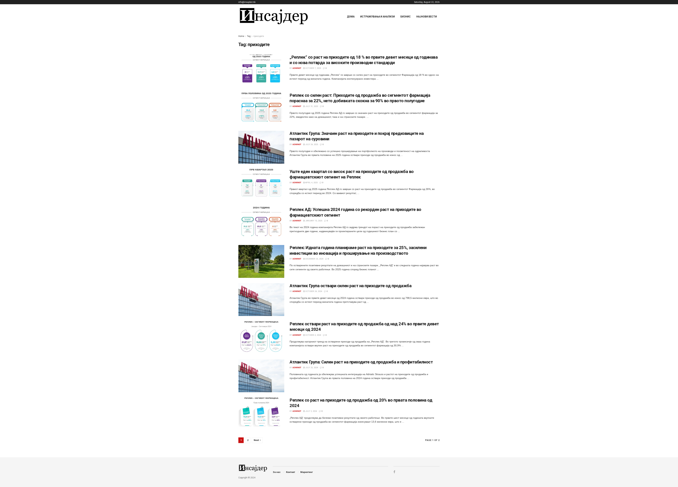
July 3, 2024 (311, 411)
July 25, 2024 (311, 367)
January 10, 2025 (313, 221)
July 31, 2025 (311, 106)
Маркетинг (306, 472)
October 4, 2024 (313, 335)
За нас (277, 472)
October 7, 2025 (313, 68)
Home (241, 36)
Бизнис (405, 16)
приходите (258, 36)
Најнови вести (426, 16)
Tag (249, 36)
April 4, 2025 (311, 182)
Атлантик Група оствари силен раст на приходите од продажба (350, 285)
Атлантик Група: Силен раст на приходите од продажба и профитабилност (361, 362)
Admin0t (297, 68)
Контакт (290, 472)
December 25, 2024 (314, 259)
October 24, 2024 (313, 291)
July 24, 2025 (311, 144)
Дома (351, 16)
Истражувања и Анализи (377, 16)
